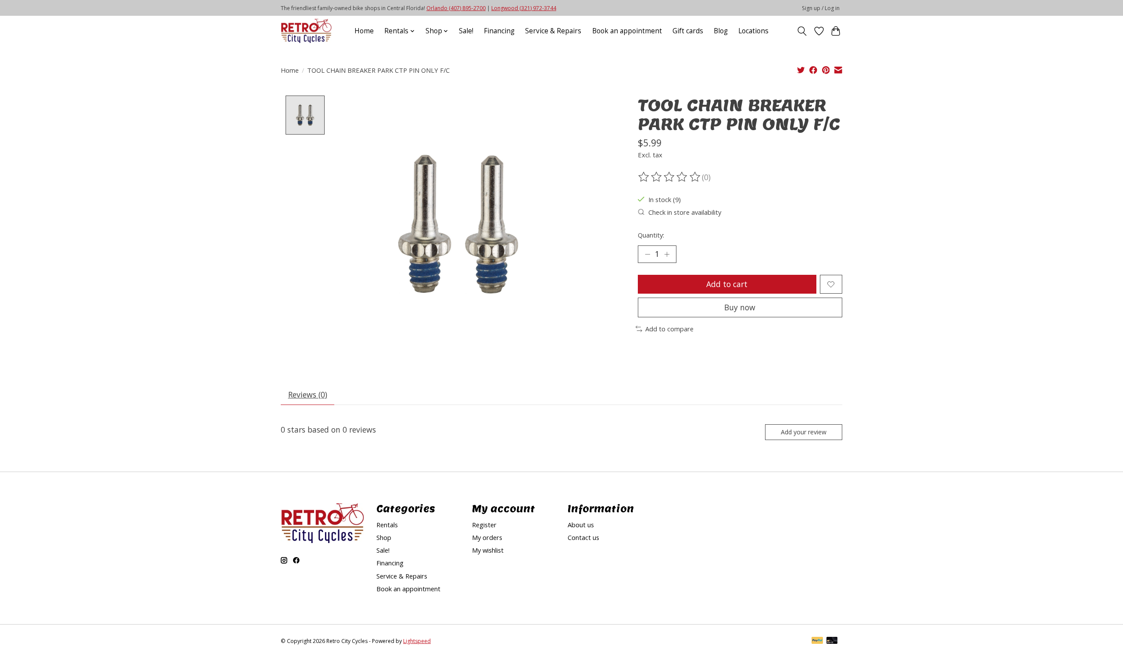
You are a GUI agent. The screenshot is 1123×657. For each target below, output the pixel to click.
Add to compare (669, 328)
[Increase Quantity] (667, 254)
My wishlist (488, 550)
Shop (383, 537)
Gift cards (687, 31)
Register (484, 524)
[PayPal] (817, 641)
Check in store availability (684, 212)
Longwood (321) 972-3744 (523, 8)
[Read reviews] (670, 177)
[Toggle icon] (802, 31)
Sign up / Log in (821, 8)
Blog (721, 31)
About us (581, 524)
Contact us (583, 537)
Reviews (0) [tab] (307, 394)
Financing (499, 31)
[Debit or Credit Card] (832, 641)
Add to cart (726, 284)
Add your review (803, 432)
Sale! (466, 31)
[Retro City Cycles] (306, 31)
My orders (487, 537)
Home (364, 31)
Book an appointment (627, 31)
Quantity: (651, 235)
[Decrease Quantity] (647, 254)
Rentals (387, 524)
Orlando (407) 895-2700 (456, 8)
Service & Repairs (553, 31)
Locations (753, 31)
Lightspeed (417, 641)
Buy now (739, 307)
